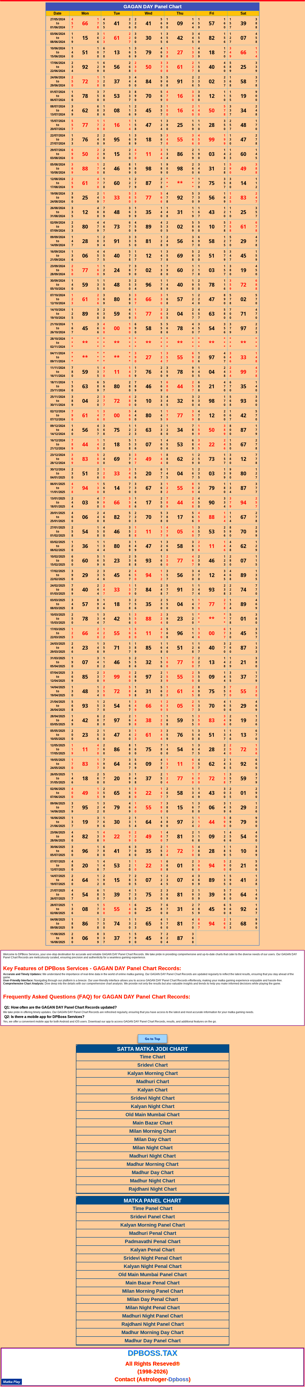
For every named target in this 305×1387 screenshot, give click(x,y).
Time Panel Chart (152, 1208)
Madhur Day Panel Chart (153, 1340)
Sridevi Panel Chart (152, 1216)
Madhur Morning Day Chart (152, 1332)
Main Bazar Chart (152, 1123)
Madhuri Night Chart (152, 1156)
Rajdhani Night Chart (153, 1189)
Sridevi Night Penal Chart (152, 1258)
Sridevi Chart (152, 1065)
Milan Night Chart (153, 1147)
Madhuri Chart (152, 1081)
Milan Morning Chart (152, 1131)
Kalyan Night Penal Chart (153, 1266)
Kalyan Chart (152, 1090)
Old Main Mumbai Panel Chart (152, 1274)
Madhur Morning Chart (152, 1164)
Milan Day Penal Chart (152, 1299)
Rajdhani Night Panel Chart (152, 1324)
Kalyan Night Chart (152, 1106)
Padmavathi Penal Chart (152, 1241)
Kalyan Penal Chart (152, 1250)
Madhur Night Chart (152, 1180)
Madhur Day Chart (152, 1172)
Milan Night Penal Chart (152, 1307)
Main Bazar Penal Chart (152, 1283)
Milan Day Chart (152, 1139)
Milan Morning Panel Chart (152, 1291)
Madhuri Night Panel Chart (152, 1316)
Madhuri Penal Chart (152, 1233)
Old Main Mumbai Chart (152, 1114)
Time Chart (152, 1057)
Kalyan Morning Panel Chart (152, 1225)
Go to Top (152, 1039)
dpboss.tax (152, 1353)
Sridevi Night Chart (153, 1098)
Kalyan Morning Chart (152, 1073)
